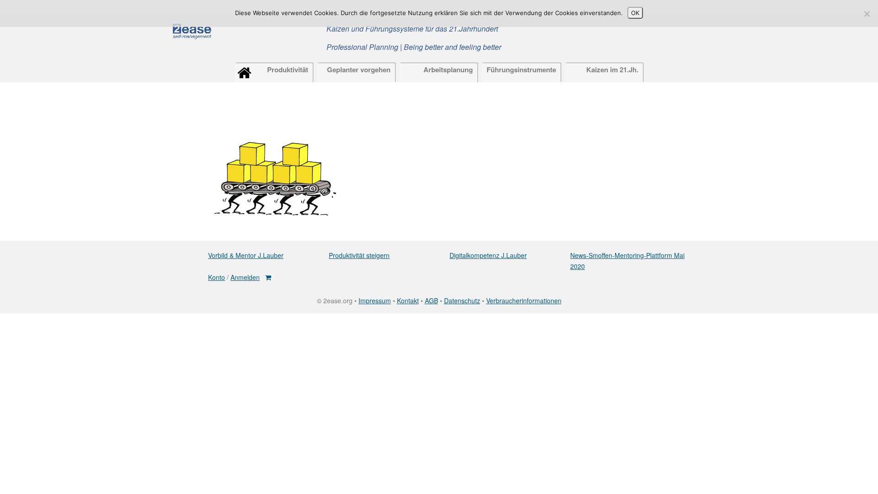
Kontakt (408, 300)
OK (635, 12)
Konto (216, 277)
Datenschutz (462, 300)
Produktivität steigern (359, 255)
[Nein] (866, 13)
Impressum (375, 300)
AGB (431, 300)
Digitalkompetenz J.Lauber (488, 255)
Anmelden (245, 277)
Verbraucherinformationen (524, 300)
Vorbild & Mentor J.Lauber (246, 255)
